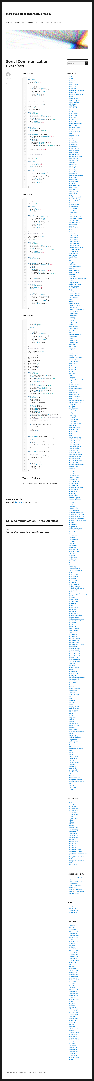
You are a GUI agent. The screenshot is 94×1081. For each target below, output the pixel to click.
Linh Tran (72, 414)
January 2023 (73, 991)
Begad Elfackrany (74, 199)
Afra (70, 110)
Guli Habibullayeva (74, 288)
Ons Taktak (72, 553)
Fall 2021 (8, 83)
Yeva (70, 751)
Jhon (70, 365)
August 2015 (72, 1059)
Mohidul (71, 505)
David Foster (73, 230)
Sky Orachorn (73, 671)
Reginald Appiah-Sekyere (76, 588)
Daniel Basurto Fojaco (75, 218)
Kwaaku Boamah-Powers (76, 400)
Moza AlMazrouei (74, 510)
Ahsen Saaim (73, 119)
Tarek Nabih (72, 702)
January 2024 (73, 972)
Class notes (72, 804)
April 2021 (72, 1024)
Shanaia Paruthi (73, 658)
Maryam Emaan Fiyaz (75, 460)
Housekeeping (73, 830)
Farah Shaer (72, 265)
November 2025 (73, 937)
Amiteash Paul (73, 158)
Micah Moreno (73, 483)
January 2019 (73, 1049)
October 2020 (73, 1036)
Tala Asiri (72, 700)
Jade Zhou (72, 348)
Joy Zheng (72, 377)
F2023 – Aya (72, 806)
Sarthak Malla (73, 632)
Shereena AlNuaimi (75, 660)
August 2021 (72, 1020)
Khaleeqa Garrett (74, 394)
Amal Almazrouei (74, 150)
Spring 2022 (72, 847)
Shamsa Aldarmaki (75, 654)
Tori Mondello (73, 723)
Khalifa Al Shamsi (74, 396)
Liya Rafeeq (72, 418)
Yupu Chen (72, 760)
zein (70, 774)
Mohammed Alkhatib (75, 501)
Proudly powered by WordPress (37, 1072)
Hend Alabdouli (73, 311)
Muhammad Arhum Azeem (77, 514)
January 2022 (73, 1011)
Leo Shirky (72, 406)
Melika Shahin (73, 479)
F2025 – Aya (72, 816)
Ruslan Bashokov (74, 601)
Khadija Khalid (73, 392)
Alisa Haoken (73, 145)
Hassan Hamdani (74, 305)
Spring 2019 (72, 843)
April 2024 (72, 966)
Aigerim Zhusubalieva (75, 123)
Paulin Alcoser (73, 557)
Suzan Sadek (73, 691)
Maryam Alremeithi (75, 458)
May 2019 (72, 1042)
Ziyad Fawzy (72, 787)
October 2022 (73, 997)
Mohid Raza (72, 503)
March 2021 (72, 1026)
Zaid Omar (72, 764)
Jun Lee (71, 381)
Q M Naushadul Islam (75, 570)
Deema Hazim (73, 237)
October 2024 (73, 958)
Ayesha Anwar (73, 187)
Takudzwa (72, 698)
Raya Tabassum (74, 584)
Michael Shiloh (73, 485)
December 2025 (73, 935)
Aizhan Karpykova (74, 127)
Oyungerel (72, 555)
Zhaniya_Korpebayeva (75, 780)
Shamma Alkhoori (74, 652)
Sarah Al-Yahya (73, 630)
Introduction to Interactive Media (28, 13)
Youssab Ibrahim (74, 756)
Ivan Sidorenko (73, 342)
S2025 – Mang (73, 835)
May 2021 (72, 1022)
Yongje (71, 754)
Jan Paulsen (72, 350)
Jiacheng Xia (72, 367)
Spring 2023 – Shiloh (75, 851)
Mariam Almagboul (75, 447)
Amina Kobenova (74, 154)
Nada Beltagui (73, 526)
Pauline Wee (72, 559)
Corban (71, 214)
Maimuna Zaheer (74, 429)
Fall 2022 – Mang (74, 826)
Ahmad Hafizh (73, 114)
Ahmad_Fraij (73, 116)
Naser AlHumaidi (74, 530)
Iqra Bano (72, 330)
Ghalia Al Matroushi (75, 284)
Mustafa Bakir (73, 524)
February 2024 (73, 970)
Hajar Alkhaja (73, 292)
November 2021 (73, 1015)
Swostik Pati (72, 692)
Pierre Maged (73, 567)
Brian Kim (72, 203)
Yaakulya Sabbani (74, 745)
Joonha (71, 375)
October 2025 (73, 939)
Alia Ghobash (73, 139)
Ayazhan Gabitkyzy (74, 185)
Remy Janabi (73, 590)
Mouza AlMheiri (73, 509)
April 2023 (72, 986)
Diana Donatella (74, 245)
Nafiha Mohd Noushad (75, 528)
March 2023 (72, 988)
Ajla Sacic (72, 129)
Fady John (72, 263)
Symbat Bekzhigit (74, 694)
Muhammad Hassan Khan (77, 516)
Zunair (71, 789)
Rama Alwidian (73, 576)
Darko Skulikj (73, 224)
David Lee (72, 232)
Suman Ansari (73, 685)
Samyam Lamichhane (75, 615)
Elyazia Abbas (73, 257)
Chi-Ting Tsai (73, 208)
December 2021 (73, 1013)
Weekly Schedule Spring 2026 (26, 23)
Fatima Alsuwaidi (74, 270)
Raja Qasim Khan (74, 574)
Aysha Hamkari (73, 191)
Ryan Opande (73, 603)
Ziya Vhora (72, 785)
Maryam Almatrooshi (75, 456)
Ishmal (71, 338)
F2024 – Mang (73, 814)
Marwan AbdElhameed (76, 454)
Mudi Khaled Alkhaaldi (76, 512)
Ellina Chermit (73, 253)
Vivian (71, 733)
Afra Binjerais (73, 112)
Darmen (71, 226)
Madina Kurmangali (75, 427)
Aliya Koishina (73, 147)
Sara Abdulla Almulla (75, 621)
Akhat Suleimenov (74, 131)
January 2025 (73, 953)
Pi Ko (70, 565)
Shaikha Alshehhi (74, 642)
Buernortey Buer (74, 205)
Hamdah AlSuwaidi (75, 296)
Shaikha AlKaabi (74, 640)
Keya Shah (72, 390)
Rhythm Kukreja (74, 592)
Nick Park (72, 541)
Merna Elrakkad (74, 481)
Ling (70, 412)
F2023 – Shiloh (73, 810)
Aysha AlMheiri (73, 189)
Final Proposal (79, 889)
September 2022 (74, 999)
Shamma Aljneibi (74, 650)
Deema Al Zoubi (73, 236)
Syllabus (9, 23)
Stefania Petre (73, 681)
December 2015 (73, 1051)
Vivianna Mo (72, 735)
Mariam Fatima (73, 450)
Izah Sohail (72, 344)
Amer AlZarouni (73, 152)
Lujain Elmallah (73, 419)
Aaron (71, 83)
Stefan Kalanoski (74, 679)
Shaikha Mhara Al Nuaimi (76, 644)
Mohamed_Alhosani (75, 499)
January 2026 (73, 933)
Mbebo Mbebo (73, 472)
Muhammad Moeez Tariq (76, 518)
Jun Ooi (71, 383)
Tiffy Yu (71, 714)
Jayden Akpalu (73, 361)
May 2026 (72, 926)
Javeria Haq (72, 359)
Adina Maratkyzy (74, 102)
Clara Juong (72, 210)
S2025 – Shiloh (73, 837)
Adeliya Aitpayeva (74, 98)
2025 (70, 803)
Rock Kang (72, 598)
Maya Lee (72, 470)
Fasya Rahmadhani (75, 267)
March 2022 (72, 1007)
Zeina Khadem (73, 776)
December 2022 (74, 993)
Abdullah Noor (73, 92)
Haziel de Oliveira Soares (76, 309)
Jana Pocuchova (73, 354)
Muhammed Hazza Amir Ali (77, 520)
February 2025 (73, 951)
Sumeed (71, 687)
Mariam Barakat (74, 449)
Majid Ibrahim (73, 431)
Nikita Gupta (72, 543)
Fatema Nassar (73, 268)
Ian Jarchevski (73, 323)
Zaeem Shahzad (74, 762)
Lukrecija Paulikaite (75, 423)
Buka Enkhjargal (74, 207)
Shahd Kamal (73, 634)
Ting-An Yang (73, 718)
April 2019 (72, 1044)
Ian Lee (71, 325)
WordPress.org (73, 912)
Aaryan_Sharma (74, 85)
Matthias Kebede (74, 466)
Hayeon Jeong (73, 307)
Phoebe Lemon (73, 563)
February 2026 (73, 931)
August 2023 (72, 982)
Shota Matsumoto (74, 661)
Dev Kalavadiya (73, 239)
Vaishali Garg (73, 727)
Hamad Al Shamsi (74, 294)
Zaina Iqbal (72, 768)
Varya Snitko (73, 729)
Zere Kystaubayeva (74, 778)
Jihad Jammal (73, 369)
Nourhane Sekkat (74, 551)
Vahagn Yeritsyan (74, 725)
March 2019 (72, 1046)
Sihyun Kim (72, 665)
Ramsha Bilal (73, 578)
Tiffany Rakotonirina (75, 712)
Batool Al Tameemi (75, 197)
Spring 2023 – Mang (75, 849)
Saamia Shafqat (73, 607)
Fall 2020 (72, 822)
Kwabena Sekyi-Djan (75, 402)
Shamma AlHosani (74, 648)
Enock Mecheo (73, 259)
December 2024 (74, 955)
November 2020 (74, 1034)
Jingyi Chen (72, 373)
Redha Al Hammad (74, 586)
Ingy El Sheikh (73, 328)
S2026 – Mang (56, 23)
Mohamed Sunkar (74, 497)
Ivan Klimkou (73, 340)
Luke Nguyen (73, 421)
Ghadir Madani (73, 282)
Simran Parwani (74, 667)
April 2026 (72, 928)
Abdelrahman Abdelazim (76, 90)
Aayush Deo (72, 88)
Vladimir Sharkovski (75, 737)
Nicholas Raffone (74, 539)
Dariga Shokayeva (74, 222)
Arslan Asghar (73, 174)
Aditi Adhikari (73, 106)
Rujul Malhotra (73, 600)
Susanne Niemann (74, 689)
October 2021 (73, 1017)
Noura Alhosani (73, 549)
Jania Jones (72, 356)
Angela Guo (72, 166)
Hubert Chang (73, 319)
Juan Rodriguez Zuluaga (76, 379)
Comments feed (74, 910)
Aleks (70, 133)
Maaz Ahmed (73, 425)
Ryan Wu (71, 605)
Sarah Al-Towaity (74, 629)
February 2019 (73, 1048)
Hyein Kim (72, 321)
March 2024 (72, 968)
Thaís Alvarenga (74, 708)
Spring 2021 (72, 845)
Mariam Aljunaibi (74, 445)
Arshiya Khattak (74, 172)
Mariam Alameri (74, 443)
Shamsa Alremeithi (75, 656)
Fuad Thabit (72, 276)
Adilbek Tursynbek (74, 100)
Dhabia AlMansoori (74, 241)
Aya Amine (72, 183)
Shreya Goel (72, 663)
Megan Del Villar (74, 478)
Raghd (71, 572)
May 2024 (72, 964)
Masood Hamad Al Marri (76, 464)
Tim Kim (71, 716)
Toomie (8, 78)
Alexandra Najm (74, 135)
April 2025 (72, 947)
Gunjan (71, 290)
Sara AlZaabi (72, 627)
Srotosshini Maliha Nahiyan (77, 677)
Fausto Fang (72, 274)
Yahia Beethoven (74, 747)
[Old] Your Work (73, 864)
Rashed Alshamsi (74, 580)
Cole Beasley (73, 212)
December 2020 (74, 1032)
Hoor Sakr (72, 317)
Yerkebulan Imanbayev (76, 749)
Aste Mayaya (73, 179)
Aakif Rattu (72, 81)
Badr (70, 195)
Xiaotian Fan (73, 743)
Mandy (71, 433)
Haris (70, 299)
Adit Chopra (72, 104)
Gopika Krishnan (74, 286)
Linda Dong (72, 410)
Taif (70, 696)
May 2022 (72, 1003)
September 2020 (74, 1038)
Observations (73, 833)
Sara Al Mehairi (73, 623)
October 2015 (73, 1055)
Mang (71, 435)
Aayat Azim (72, 86)
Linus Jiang (72, 416)
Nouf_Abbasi (72, 547)
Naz (70, 534)
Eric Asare (72, 261)
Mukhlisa (71, 522)
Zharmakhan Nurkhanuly (76, 781)
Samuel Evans (73, 613)
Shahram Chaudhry (75, 638)
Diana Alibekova (74, 243)
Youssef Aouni (73, 758)
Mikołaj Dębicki (73, 489)
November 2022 (73, 995)
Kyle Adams (72, 404)
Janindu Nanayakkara (75, 358)
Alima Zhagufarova (75, 141)
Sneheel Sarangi (74, 673)
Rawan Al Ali (72, 582)
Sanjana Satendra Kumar (76, 619)
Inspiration (72, 832)
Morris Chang (73, 507)
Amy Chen (72, 162)
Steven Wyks (73, 683)
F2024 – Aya (73, 812)
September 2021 (74, 1019)
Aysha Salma (73, 193)
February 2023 (73, 989)
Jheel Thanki (73, 363)
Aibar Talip (72, 121)
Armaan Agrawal (74, 170)
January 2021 (73, 1030)
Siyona (71, 669)
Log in (71, 907)
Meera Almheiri (73, 474)
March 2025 (72, 949)
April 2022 (72, 1005)
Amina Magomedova (75, 156)
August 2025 (72, 943)
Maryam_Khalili (73, 462)
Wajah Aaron (73, 739)
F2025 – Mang (73, 818)
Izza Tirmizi (72, 346)
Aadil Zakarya (73, 79)
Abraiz (71, 96)
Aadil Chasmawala (74, 77)
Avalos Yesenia (73, 181)
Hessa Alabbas (73, 313)
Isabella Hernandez (75, 334)
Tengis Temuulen (74, 706)
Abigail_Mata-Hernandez (76, 94)
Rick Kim (71, 596)
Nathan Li (72, 532)
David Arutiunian (74, 228)
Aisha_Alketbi (73, 125)
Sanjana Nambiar (74, 617)
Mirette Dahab (73, 495)
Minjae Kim (72, 493)
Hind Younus (73, 315)
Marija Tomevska (74, 452)
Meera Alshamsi (74, 476)
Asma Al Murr (73, 177)
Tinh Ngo (71, 720)
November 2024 (74, 957)
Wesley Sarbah (73, 741)
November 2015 (73, 1053)
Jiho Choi (71, 371)
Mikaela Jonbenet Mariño (76, 487)
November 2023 (73, 976)
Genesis (71, 280)
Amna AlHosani (73, 160)
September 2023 (74, 980)
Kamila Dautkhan (74, 385)
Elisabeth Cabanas (74, 249)
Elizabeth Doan (73, 251)
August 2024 (73, 962)
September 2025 (74, 941)
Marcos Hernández (75, 437)
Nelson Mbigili (73, 536)
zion (70, 783)
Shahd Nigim (73, 636)
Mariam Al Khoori (74, 441)
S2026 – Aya (44, 23)
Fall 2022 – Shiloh (74, 828)
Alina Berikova (73, 143)
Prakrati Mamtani (74, 569)
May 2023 (72, 984)
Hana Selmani (73, 298)
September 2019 (74, 1040)
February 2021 (73, 1028)
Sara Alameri (73, 625)
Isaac (70, 332)
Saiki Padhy (72, 611)
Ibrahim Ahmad (73, 327)
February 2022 (73, 1009)
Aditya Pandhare (74, 108)
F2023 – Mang (73, 808)
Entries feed (72, 908)
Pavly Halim (72, 561)
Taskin (71, 704)
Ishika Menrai (73, 336)
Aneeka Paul (72, 164)
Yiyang (71, 752)
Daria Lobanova (73, 220)
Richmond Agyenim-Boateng (78, 594)
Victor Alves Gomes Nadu (76, 731)
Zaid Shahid (72, 766)
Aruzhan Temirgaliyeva (76, 176)
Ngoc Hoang (72, 538)
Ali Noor (71, 137)
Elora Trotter (73, 255)
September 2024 (74, 960)
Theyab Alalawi (73, 710)
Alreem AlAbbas (74, 148)
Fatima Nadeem (74, 272)
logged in (18, 502)
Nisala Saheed (73, 545)
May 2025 (72, 945)
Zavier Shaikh (73, 770)
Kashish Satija (73, 387)
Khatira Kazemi (73, 398)
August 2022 (72, 1001)
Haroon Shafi (73, 301)
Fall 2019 (71, 820)
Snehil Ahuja (72, 675)
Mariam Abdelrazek (75, 439)
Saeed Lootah (73, 609)
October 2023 (73, 978)
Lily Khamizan (73, 408)
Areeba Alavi (72, 168)
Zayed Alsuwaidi (74, 772)
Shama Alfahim (73, 646)
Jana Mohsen (73, 352)
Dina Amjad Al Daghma (76, 247)
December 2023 (74, 974)
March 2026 (72, 929)
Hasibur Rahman (74, 303)
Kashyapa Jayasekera (75, 388)
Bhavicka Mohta (73, 201)
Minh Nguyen (73, 491)
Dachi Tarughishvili (75, 216)
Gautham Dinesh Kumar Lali (77, 278)
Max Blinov (72, 468)
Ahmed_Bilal (72, 117)
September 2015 (74, 1057)
